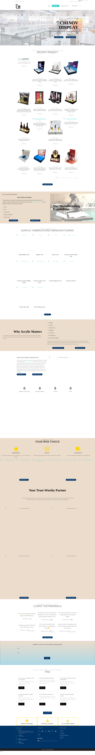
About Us (61, 730)
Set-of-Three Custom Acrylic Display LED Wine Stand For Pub (55, 110)
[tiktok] (39, 734)
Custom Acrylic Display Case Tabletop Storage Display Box (71, 169)
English (81, 0)
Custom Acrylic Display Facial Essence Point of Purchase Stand (55, 140)
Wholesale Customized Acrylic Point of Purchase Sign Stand (39, 110)
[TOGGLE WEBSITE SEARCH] (80, 6)
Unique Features (7, 217)
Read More (21, 687)
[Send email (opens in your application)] (24, 1)
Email (18, 652)
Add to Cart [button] (24, 66)
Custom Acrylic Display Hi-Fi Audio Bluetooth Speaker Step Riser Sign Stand (39, 124)
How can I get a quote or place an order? (46, 694)
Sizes (5, 209)
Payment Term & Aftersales (64, 735)
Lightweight (51, 330)
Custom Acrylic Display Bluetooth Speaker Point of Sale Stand (71, 123)
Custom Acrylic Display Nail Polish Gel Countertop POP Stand (71, 80)
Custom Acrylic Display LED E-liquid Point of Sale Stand (55, 169)
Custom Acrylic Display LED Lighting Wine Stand (24, 140)
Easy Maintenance (52, 335)
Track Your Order (77, 1)
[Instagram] (19, 1)
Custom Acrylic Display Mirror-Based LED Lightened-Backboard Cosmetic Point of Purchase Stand (24, 110)
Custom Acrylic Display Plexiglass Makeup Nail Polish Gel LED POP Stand (39, 80)
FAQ (61, 738)
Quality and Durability (8, 214)
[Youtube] (23, 1)
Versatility (51, 325)
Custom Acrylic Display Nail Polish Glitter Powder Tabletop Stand (55, 80)
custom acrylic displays (29, 361)
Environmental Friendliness (54, 337)
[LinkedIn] (20, 1)
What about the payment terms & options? (46, 678)
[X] (15, 1)
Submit (47, 658)
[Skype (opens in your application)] (21, 1)
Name (18, 648)
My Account (72, 1)
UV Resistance (51, 332)
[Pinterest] (17, 1)
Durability (51, 322)
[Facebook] (16, 1)
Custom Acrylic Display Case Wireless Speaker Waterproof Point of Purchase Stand (39, 169)
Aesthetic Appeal (52, 327)
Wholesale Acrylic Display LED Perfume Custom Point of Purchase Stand (71, 110)
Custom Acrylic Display (27, 61)
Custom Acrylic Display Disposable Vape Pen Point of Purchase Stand (24, 169)
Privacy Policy (62, 733)
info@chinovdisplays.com (22, 739)
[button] (27, 60)
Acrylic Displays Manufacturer (37, 201)
